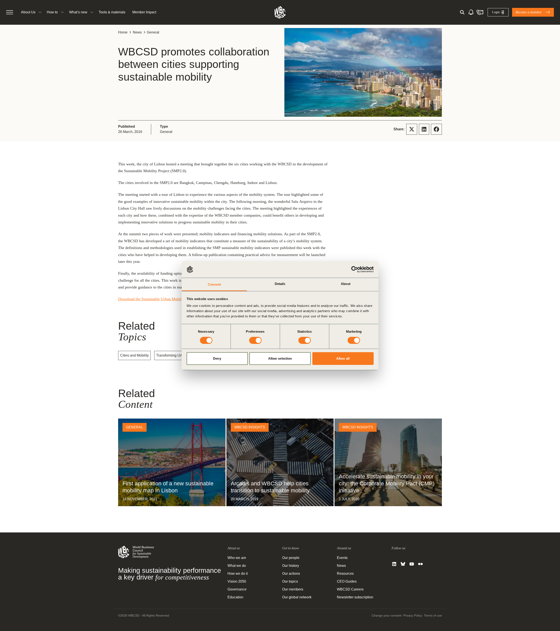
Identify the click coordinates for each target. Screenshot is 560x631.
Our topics (290, 581)
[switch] (255, 340)
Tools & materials (112, 12)
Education (235, 597)
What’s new (78, 12)
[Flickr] (420, 564)
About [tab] (345, 284)
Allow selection (280, 358)
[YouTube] (411, 564)
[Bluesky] (403, 564)
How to (52, 12)
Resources (345, 573)
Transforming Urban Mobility (178, 355)
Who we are (237, 558)
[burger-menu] (9, 12)
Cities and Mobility (134, 355)
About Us (28, 12)
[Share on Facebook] (436, 129)
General (153, 32)
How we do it (238, 573)
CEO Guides (347, 581)
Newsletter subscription (355, 597)
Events (342, 558)
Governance (237, 589)
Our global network (297, 597)
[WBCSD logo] (280, 12)
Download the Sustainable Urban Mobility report (157, 299)
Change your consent (386, 615)
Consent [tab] (214, 284)
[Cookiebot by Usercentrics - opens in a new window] (354, 269)
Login (496, 12)
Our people (290, 558)
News (137, 32)
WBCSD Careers (350, 589)
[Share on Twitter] (411, 129)
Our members (292, 589)
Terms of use (433, 615)
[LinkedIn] (394, 564)
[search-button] (462, 12)
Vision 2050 (237, 581)
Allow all (343, 358)
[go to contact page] (479, 12)
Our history (290, 565)
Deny (217, 358)
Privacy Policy (412, 615)
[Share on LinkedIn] (424, 129)
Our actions (291, 573)
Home (123, 32)
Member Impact (144, 12)
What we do (237, 565)
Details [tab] (280, 284)
